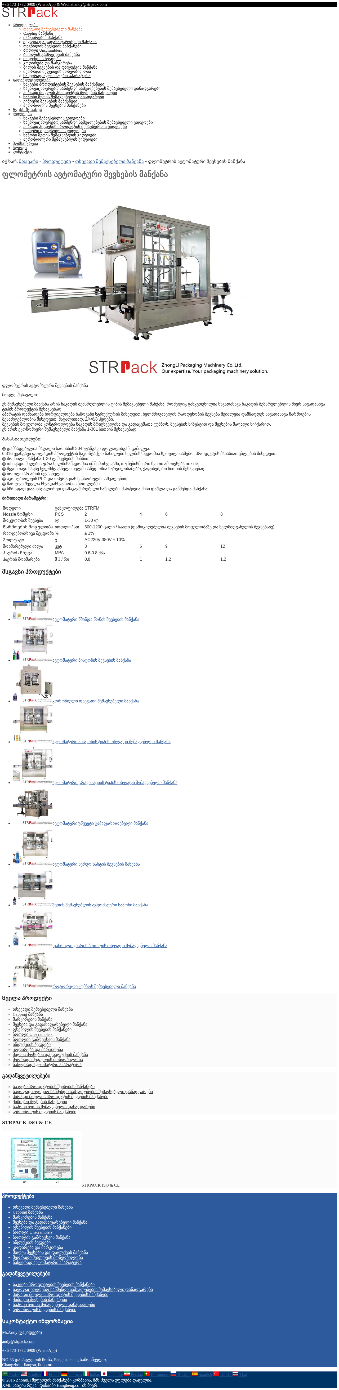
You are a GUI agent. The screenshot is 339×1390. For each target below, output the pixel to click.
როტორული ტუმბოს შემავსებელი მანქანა (94, 986)
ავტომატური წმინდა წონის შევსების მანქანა (95, 619)
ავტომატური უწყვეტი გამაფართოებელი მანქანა (100, 823)
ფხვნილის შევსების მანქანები (52, 46)
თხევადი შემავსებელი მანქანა (53, 29)
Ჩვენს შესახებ (27, 110)
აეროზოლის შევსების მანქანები (54, 105)
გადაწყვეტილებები (32, 80)
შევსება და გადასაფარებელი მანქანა (60, 42)
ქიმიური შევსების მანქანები (50, 101)
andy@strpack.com (90, 4)
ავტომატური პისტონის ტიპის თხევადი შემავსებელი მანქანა (111, 741)
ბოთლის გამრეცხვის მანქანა (51, 54)
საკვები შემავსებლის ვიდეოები (54, 118)
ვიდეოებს (22, 114)
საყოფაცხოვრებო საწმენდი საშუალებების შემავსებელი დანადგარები (91, 88)
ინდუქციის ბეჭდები (42, 59)
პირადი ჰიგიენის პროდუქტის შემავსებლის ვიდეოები (75, 126)
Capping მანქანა (38, 33)
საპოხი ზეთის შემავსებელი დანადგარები (63, 97)
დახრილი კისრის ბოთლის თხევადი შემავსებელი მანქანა (109, 945)
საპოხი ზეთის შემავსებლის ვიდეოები (59, 135)
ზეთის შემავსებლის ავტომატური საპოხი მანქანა (100, 905)
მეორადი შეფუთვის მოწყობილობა (57, 71)
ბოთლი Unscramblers (42, 50)
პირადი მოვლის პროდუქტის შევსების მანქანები (70, 93)
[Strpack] (30, 16)
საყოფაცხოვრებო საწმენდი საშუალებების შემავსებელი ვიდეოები (88, 122)
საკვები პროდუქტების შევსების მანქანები (63, 84)
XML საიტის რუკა (19, 1385)
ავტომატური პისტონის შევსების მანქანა (91, 660)
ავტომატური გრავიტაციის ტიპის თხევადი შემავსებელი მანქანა (114, 782)
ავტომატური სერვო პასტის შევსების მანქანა (96, 864)
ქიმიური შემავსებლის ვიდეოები (54, 131)
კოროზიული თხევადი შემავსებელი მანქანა (95, 701)
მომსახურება (25, 143)
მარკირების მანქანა (43, 37)
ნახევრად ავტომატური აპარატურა (57, 76)
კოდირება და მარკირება (47, 63)
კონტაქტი (22, 152)
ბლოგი (20, 148)
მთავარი (28, 161)
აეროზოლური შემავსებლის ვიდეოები (60, 139)
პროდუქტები (25, 25)
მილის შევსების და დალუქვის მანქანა (60, 67)
